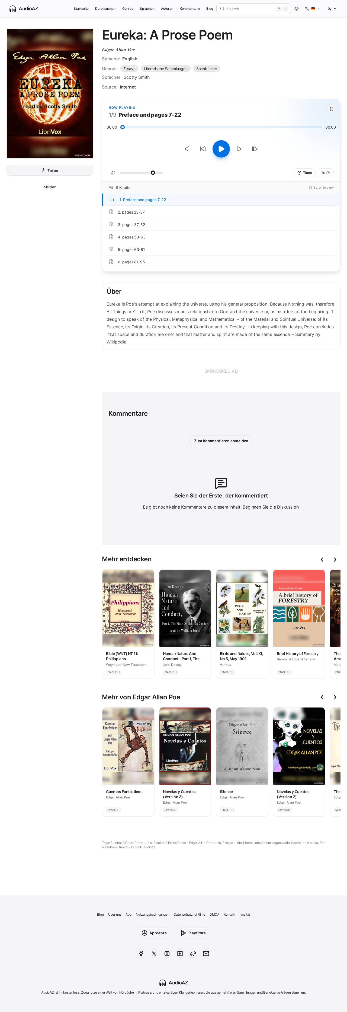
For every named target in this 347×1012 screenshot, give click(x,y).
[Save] (331, 108)
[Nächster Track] (254, 148)
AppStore (158, 933)
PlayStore (197, 933)
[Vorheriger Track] (187, 148)
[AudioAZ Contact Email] (206, 953)
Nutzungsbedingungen (152, 914)
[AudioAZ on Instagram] (167, 953)
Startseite (81, 8)
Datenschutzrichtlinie (189, 914)
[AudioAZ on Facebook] (141, 953)
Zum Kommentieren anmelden (221, 440)
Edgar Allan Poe (118, 49)
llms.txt (245, 914)
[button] (313, 8)
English (129, 58)
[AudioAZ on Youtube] (180, 953)
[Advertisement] (221, 371)
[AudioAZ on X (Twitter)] (154, 953)
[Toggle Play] (221, 149)
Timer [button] (307, 173)
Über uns (114, 914)
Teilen (52, 170)
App (128, 914)
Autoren (167, 8)
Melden (50, 187)
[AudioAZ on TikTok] (193, 953)
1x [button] (323, 173)
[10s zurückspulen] (202, 148)
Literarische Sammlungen (166, 68)
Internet (128, 87)
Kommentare (190, 8)
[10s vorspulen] (239, 148)
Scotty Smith (137, 77)
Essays (129, 68)
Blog (209, 8)
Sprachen (147, 8)
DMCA (214, 914)
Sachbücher (206, 68)
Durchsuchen (105, 8)
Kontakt (229, 914)
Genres (127, 8)
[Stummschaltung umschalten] (113, 172)
